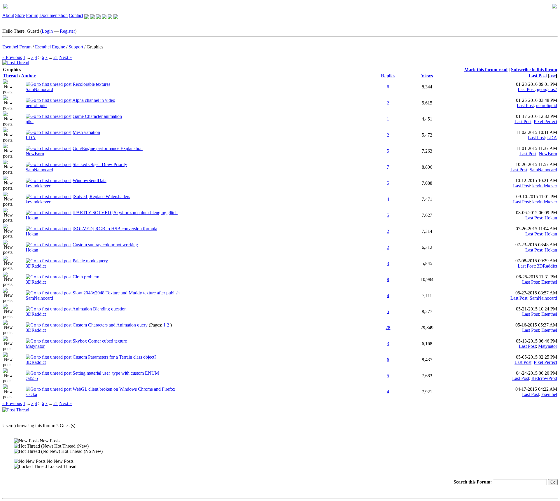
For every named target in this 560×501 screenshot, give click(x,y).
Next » (65, 57)
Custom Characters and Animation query (110, 324)
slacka (31, 394)
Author (28, 75)
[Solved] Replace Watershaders (101, 196)
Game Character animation (97, 116)
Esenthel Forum (17, 46)
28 (388, 327)
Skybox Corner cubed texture (100, 340)
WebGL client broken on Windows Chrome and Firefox (124, 389)
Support (76, 46)
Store (20, 15)
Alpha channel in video (93, 100)
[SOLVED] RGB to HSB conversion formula (115, 228)
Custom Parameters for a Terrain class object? (114, 357)
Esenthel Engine (50, 46)
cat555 (32, 378)
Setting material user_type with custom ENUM (116, 373)
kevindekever (38, 185)
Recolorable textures (91, 84)
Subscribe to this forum (534, 69)
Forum (32, 15)
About (8, 15)
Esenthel (549, 282)
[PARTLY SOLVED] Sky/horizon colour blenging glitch (125, 212)
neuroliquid (36, 105)
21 (55, 57)
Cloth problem (86, 276)
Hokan (32, 217)
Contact (76, 15)
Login (47, 31)
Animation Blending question (99, 308)
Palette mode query (90, 260)
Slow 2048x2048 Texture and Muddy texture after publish (126, 292)
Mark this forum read (486, 69)
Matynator (35, 346)
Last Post (537, 75)
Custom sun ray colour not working (105, 244)
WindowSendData (89, 180)
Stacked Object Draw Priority (100, 164)
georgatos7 (547, 89)
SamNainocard (39, 89)
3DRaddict (36, 265)
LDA (31, 137)
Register (67, 31)
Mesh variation (86, 132)
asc (553, 75)
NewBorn (35, 153)
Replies (388, 75)
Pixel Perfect (545, 121)
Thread (10, 75)
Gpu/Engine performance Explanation (108, 148)
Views (427, 75)
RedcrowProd (544, 378)
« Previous (12, 57)
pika (30, 121)
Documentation (53, 15)
